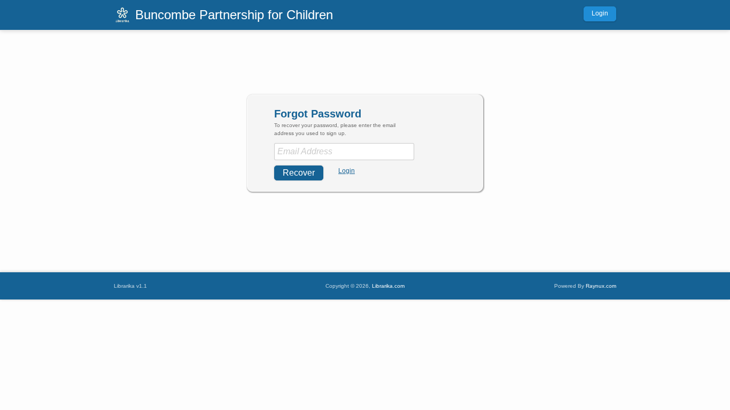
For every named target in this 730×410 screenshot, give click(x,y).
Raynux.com (601, 286)
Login (600, 13)
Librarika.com (388, 286)
